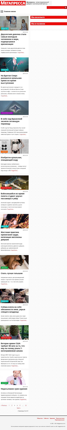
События (4, 151)
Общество (5, 28)
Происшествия (6, 188)
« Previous (4, 405)
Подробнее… (20, 52)
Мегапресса (13, 3)
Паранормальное (7, 113)
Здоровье (4, 267)
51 (26, 405)
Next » (19, 408)
